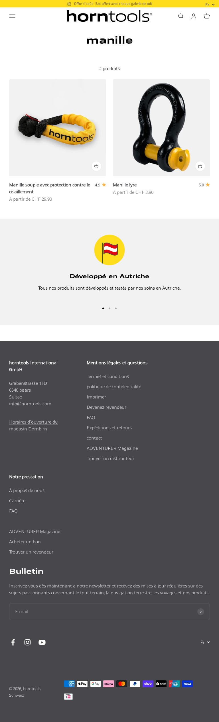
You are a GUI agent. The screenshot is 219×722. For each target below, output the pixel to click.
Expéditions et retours (109, 427)
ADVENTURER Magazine (112, 448)
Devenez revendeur (106, 407)
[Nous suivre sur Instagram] (27, 642)
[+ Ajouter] (96, 166)
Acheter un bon (25, 541)
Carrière (17, 500)
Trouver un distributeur (110, 458)
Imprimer (96, 396)
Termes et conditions (108, 376)
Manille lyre (125, 184)
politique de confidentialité (114, 386)
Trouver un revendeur (31, 552)
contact (94, 438)
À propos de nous (26, 490)
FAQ (91, 417)
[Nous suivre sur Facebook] (13, 642)
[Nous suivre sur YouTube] (42, 642)
